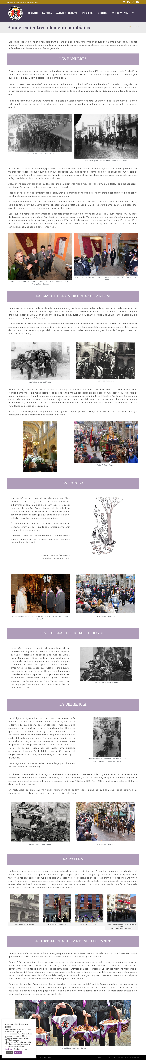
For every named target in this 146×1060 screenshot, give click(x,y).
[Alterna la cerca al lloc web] (133, 13)
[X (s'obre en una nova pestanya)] (124, 2)
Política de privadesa (115, 1057)
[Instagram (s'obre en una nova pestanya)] (133, 2)
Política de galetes (132, 1057)
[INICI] (128, 27)
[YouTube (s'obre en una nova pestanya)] (137, 2)
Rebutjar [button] (9, 1052)
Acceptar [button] (18, 1052)
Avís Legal (102, 1057)
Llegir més (9, 1049)
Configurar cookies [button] (21, 1049)
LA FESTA (135, 27)
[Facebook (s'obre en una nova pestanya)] (128, 2)
